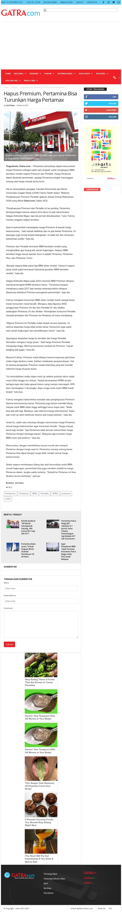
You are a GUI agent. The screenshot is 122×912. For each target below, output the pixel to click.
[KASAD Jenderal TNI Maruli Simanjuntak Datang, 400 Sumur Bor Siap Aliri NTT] (13, 524)
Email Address (10, 595)
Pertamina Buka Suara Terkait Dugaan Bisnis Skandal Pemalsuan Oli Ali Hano (28, 550)
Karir (46, 883)
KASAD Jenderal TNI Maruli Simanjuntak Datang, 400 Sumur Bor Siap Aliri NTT (28, 527)
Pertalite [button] (45, 493)
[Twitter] (113, 2)
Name (6, 583)
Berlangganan (50, 2)
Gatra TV (79, 2)
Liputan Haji (11, 80)
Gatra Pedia (92, 2)
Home (8, 73)
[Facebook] (103, 2)
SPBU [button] (55, 493)
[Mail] (119, 2)
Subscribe (111, 110)
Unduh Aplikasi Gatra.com (82, 908)
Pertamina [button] (10, 493)
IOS (110, 908)
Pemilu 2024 (29, 80)
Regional (100, 73)
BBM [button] (34, 493)
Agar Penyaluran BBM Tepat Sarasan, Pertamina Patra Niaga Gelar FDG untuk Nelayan (68, 552)
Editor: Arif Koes (16, 483)
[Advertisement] (61, 45)
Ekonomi (34, 73)
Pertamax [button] (24, 493)
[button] (115, 77)
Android (101, 908)
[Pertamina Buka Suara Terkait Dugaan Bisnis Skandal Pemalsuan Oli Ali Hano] (13, 547)
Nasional (19, 73)
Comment (8, 608)
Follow (112, 103)
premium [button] (66, 493)
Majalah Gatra (66, 2)
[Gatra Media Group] (90, 873)
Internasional (65, 73)
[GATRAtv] (90, 882)
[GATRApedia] (90, 878)
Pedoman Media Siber (54, 878)
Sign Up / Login (33, 2)
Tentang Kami (50, 874)
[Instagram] (108, 2)
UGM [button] (7, 499)
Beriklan (47, 888)
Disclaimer (49, 893)
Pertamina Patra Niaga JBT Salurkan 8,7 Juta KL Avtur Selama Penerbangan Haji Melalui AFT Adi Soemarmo (68, 530)
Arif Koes (10, 105)
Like (114, 97)
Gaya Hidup (84, 73)
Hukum (47, 73)
